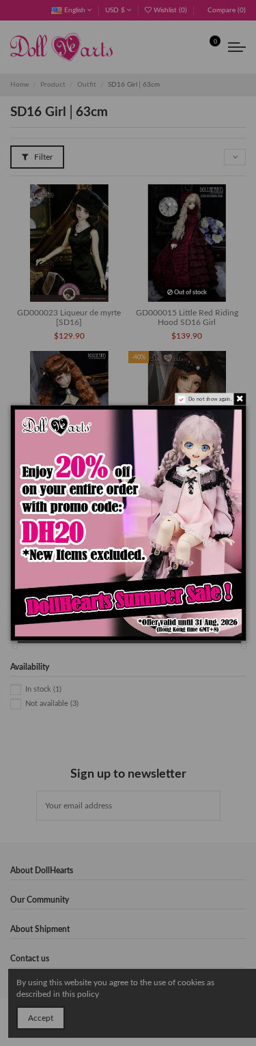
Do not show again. (209, 399)
